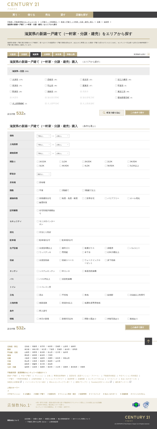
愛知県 (27, 355)
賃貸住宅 (52, 394)
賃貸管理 (70, 379)
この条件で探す (137, 113)
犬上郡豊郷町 (18, 103)
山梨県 (27, 352)
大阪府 (13, 54)
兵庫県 (47, 54)
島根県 (50, 361)
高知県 (50, 364)
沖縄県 (82, 367)
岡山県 (27, 361)
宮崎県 (65, 367)
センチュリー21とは (96, 379)
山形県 (65, 346)
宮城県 (57, 346)
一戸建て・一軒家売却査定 (17, 379)
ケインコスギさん (138, 394)
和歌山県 (71, 54)
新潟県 (42, 352)
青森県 (34, 346)
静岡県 (34, 355)
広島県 (34, 361)
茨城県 (59, 349)
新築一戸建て (12, 376)
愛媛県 (34, 364)
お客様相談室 (53, 422)
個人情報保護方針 (64, 419)
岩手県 (42, 346)
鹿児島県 (74, 367)
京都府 (24, 54)
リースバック (112, 379)
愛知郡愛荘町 (123, 97)
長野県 (34, 352)
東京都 (27, 349)
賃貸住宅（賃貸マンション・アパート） (84, 376)
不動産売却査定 (110, 376)
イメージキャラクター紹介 (35, 382)
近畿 (98, 22)
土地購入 (28, 394)
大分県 (57, 367)
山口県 (57, 361)
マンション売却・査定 (68, 394)
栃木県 (67, 349)
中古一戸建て (26, 376)
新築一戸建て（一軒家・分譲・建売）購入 (77, 22)
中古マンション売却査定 (128, 376)
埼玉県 (44, 349)
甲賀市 (121, 86)
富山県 (50, 352)
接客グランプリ (82, 382)
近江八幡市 (122, 80)
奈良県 (58, 54)
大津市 (15, 80)
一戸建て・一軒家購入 (48, 22)
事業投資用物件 (60, 376)
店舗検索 (81, 379)
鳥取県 (42, 361)
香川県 (42, 364)
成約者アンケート (122, 382)
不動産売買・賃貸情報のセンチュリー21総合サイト (27, 372)
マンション (39, 376)
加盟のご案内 (37, 419)
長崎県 (42, 367)
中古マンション (14, 394)
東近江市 (121, 91)
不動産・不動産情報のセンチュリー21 (22, 22)
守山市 (50, 86)
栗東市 (85, 86)
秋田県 (50, 346)
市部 (22, 71)
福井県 (65, 352)
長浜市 (85, 80)
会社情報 (27, 419)
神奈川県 (35, 349)
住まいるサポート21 (129, 379)
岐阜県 (42, 355)
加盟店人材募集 (13, 382)
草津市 (15, 86)
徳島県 (27, 364)
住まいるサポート (111, 394)
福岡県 (27, 367)
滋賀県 (106, 22)
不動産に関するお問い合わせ (36, 422)
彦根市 (50, 80)
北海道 (27, 346)
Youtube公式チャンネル (100, 382)
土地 (48, 376)
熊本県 (50, 367)
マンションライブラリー (54, 379)
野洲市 (15, 91)
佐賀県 (34, 367)
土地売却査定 (36, 379)
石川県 (57, 352)
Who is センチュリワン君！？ (60, 382)
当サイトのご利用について (81, 419)
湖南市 (50, 91)
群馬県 (74, 349)
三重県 (50, 355)
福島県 (73, 346)
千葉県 (51, 349)
